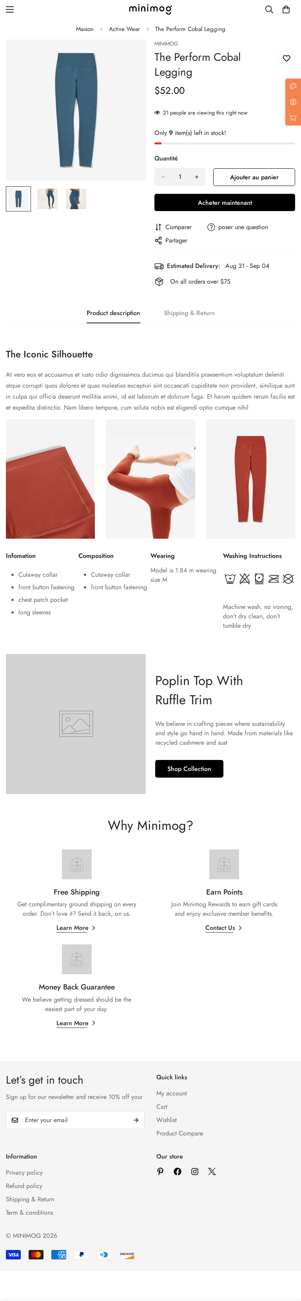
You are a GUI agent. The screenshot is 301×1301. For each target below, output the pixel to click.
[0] (286, 9)
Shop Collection (189, 768)
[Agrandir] (130, 56)
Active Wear (124, 29)
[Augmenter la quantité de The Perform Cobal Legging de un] (197, 177)
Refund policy (24, 1185)
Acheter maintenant (225, 202)
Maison (85, 29)
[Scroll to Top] (286, 1258)
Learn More (72, 927)
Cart (161, 1106)
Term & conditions (29, 1212)
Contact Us (220, 927)
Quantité (166, 158)
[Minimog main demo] (150, 9)
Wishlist (166, 1119)
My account (171, 1093)
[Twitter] (212, 1171)
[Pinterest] (160, 1171)
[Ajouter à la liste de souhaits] (286, 58)
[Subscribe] (136, 1120)
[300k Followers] (177, 1171)
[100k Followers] (195, 1171)
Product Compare (179, 1133)
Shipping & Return (30, 1199)
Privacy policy (24, 1172)
